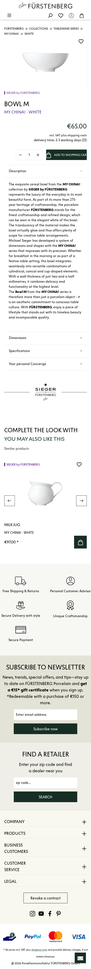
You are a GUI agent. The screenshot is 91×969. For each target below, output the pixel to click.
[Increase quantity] (38, 155)
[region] (45, 62)
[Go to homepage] (45, 6)
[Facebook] (49, 913)
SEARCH (45, 797)
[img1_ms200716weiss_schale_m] (45, 62)
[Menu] (9, 15)
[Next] (81, 500)
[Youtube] (41, 913)
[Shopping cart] (82, 15)
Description (17, 171)
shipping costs (39, 949)
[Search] (50, 15)
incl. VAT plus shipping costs (68, 135)
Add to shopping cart (70, 155)
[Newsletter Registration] (80, 958)
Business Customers (16, 848)
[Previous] (9, 500)
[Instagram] (32, 913)
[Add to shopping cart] (80, 542)
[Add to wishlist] (81, 41)
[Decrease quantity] (20, 155)
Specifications (19, 351)
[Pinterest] (58, 913)
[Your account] (71, 15)
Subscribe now (45, 729)
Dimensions (17, 338)
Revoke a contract (45, 898)
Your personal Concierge (27, 364)
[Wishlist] (60, 15)
